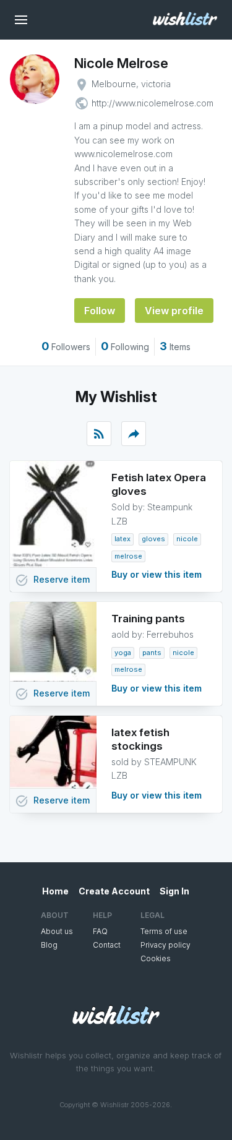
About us (57, 931)
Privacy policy (165, 944)
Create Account (114, 891)
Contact (107, 944)
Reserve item (52, 580)
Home (55, 891)
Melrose (128, 556)
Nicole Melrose (121, 63)
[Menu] (21, 20)
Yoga (122, 652)
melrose (128, 669)
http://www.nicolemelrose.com (152, 103)
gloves (153, 538)
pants (151, 652)
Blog (49, 944)
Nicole (187, 538)
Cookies (155, 958)
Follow (99, 310)
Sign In (174, 891)
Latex (122, 538)
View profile (174, 310)
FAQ (100, 931)
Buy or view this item (156, 574)
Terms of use (163, 931)
